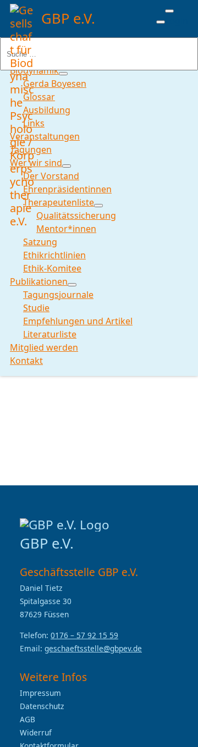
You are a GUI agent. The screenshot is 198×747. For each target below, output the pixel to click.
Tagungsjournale (58, 295)
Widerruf (36, 732)
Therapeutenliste (58, 202)
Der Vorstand (51, 176)
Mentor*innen (66, 229)
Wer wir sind (36, 163)
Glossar (39, 97)
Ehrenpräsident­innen (67, 189)
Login (176, 21)
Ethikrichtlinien (54, 255)
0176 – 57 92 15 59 (84, 635)
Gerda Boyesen (54, 84)
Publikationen (39, 281)
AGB (27, 719)
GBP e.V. (68, 18)
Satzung (40, 242)
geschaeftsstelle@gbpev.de (93, 648)
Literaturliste (49, 334)
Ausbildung (46, 110)
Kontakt (26, 361)
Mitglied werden (44, 347)
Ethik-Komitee (52, 268)
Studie (36, 308)
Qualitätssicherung (76, 215)
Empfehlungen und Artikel (78, 321)
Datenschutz (42, 706)
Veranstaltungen (45, 136)
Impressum (40, 693)
